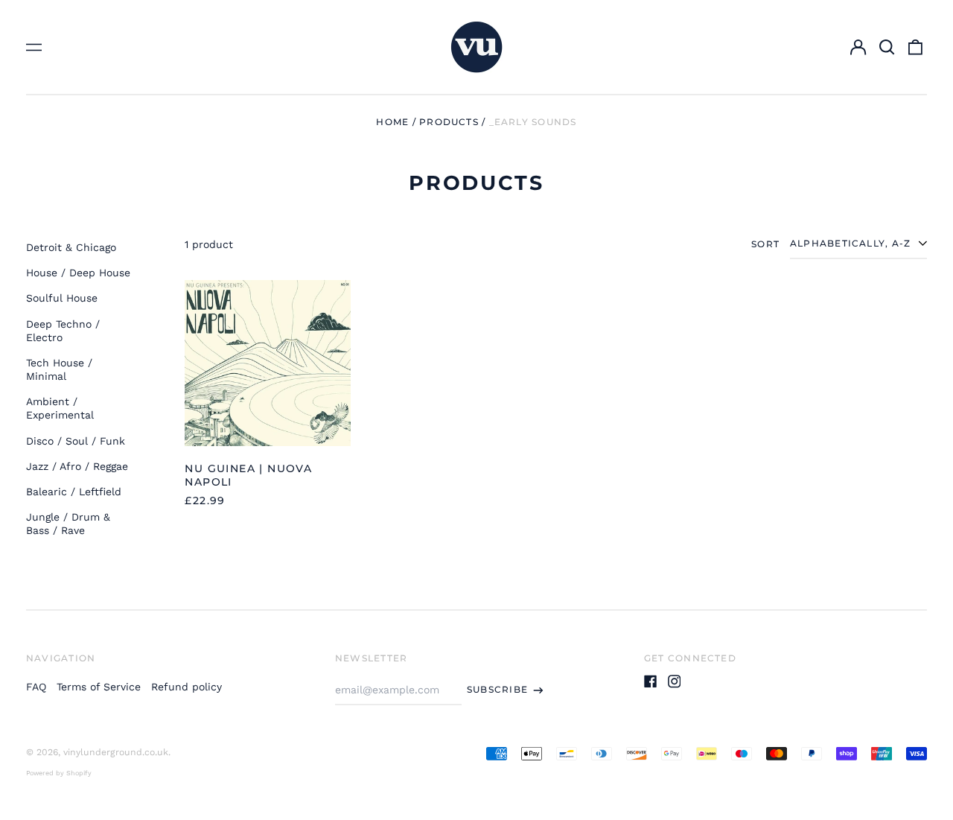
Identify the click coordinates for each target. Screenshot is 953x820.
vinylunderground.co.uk (115, 752)
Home (392, 121)
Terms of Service (99, 687)
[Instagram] (674, 681)
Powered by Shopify (59, 773)
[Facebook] (650, 681)
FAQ (36, 687)
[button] (887, 47)
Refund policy (186, 687)
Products (449, 121)
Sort (765, 244)
